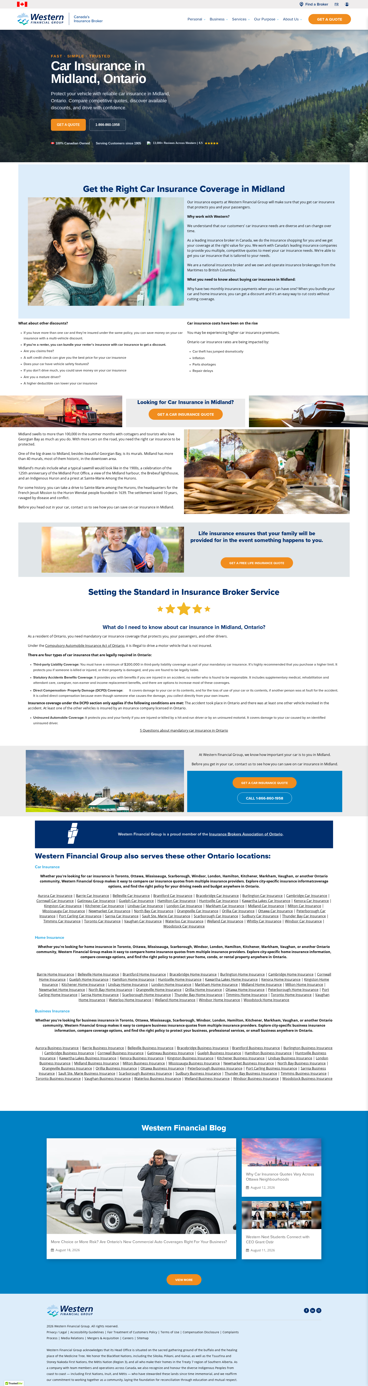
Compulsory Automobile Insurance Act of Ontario (84, 645)
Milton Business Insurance (144, 1063)
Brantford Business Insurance (256, 1048)
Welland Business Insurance (207, 1078)
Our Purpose (264, 19)
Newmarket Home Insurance (62, 989)
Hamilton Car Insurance (176, 900)
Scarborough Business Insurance (145, 1073)
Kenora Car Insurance (311, 900)
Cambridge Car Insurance (306, 895)
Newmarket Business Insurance (248, 1063)
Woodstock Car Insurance (184, 926)
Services (239, 19)
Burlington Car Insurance (262, 895)
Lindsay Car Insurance (145, 906)
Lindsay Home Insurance (128, 984)
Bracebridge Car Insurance (217, 895)
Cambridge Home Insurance (290, 974)
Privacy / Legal (57, 1332)
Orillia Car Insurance (238, 911)
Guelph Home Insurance (88, 979)
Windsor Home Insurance (219, 1000)
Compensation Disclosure (201, 1332)
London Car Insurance (184, 906)
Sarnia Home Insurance (100, 994)
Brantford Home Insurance (144, 974)
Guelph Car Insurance (136, 900)
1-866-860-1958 (107, 125)
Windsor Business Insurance (256, 1078)
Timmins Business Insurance (303, 1073)
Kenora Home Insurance (280, 979)
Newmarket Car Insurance (109, 911)
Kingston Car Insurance (63, 906)
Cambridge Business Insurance (69, 1053)
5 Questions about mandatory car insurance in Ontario (184, 730)
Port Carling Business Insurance (271, 1068)
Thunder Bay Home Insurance (198, 994)
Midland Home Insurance (261, 984)
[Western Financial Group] (60, 24)
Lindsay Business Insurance (290, 1058)
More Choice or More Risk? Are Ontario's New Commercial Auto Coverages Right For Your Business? (139, 1241)
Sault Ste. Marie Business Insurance (86, 1073)
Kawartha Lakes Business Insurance (87, 1058)
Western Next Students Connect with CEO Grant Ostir (277, 1239)
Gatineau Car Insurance (96, 900)
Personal (195, 19)
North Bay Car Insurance (153, 911)
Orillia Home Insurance (203, 989)
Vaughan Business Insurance (107, 1078)
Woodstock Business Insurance (307, 1078)
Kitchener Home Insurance (83, 984)
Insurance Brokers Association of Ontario (246, 834)
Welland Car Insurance (225, 921)
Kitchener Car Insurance (104, 906)
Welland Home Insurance (175, 1000)
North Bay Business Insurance (301, 1063)
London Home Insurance (171, 984)
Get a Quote (329, 19)
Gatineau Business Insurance (170, 1053)
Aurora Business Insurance (57, 1048)
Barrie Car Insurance (92, 895)
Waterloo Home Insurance (130, 1000)
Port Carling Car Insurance (80, 916)
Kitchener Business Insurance (240, 1058)
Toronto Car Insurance (102, 921)
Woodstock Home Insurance (266, 1000)
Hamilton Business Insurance (268, 1053)
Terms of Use (170, 1332)
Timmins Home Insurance (246, 994)
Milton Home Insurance (304, 984)
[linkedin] (312, 1310)
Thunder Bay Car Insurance (304, 916)
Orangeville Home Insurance (158, 989)
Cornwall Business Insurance (121, 1053)
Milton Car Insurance (304, 906)
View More (184, 1280)
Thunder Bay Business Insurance (251, 1073)
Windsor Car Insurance (303, 921)
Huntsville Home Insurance (179, 979)
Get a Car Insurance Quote (185, 414)
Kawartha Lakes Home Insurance (231, 979)
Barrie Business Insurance (103, 1048)
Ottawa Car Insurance (275, 911)
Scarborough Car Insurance (216, 916)
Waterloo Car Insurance (184, 921)
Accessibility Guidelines (87, 1332)
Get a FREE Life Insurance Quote (256, 563)
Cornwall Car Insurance (55, 900)
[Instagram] (318, 1310)
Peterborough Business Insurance (215, 1068)
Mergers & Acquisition (103, 1338)
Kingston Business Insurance (190, 1058)
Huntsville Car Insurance (218, 900)
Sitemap (143, 1338)
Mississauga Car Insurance (63, 911)
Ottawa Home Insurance (245, 989)
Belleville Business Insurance (150, 1048)
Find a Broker (316, 4)
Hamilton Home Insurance (133, 979)
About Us (291, 19)
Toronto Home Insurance (291, 994)
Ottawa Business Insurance (162, 1068)
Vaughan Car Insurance (143, 921)
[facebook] (306, 1310)
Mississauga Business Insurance (194, 1063)
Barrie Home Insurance (55, 974)
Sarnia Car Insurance (121, 916)
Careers (128, 1338)
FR (337, 4)
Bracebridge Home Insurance (193, 974)
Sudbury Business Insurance (198, 1073)
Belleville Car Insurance (131, 895)
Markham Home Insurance (216, 984)
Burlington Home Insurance (242, 974)
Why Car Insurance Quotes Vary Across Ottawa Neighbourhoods (280, 1177)
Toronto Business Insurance (58, 1078)
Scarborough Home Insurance (146, 994)
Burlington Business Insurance (307, 1048)
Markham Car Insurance (225, 906)
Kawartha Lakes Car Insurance (266, 900)
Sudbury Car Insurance (260, 916)
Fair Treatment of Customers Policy (132, 1332)
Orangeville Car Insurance (197, 911)
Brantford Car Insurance (172, 895)
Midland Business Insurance (96, 1063)
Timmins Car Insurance (61, 921)
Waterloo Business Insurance (157, 1078)
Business (217, 19)
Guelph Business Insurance (219, 1053)
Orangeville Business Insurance (67, 1068)
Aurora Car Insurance (55, 895)
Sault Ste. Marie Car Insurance (166, 916)
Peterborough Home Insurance (293, 989)
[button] (314, 1353)
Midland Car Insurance (266, 906)
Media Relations (72, 1338)
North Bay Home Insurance (110, 989)
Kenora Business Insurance (142, 1058)
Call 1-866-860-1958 (264, 798)
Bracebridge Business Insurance (203, 1048)
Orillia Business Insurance (116, 1068)
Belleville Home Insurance (98, 974)
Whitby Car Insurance (264, 921)
